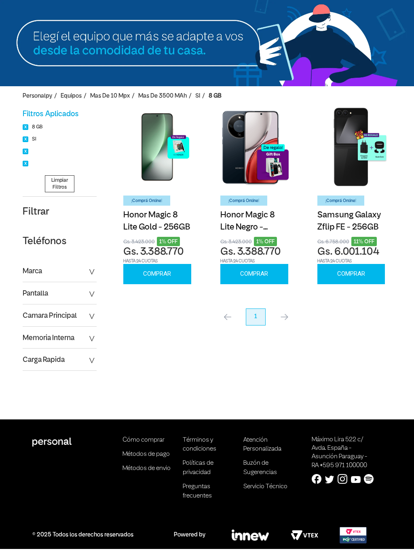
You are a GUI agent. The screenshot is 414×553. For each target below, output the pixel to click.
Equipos (71, 96)
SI (197, 96)
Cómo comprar (144, 440)
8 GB (215, 96)
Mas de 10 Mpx (110, 96)
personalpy (37, 96)
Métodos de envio (147, 468)
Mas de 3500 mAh (162, 96)
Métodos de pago (146, 454)
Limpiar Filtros (59, 183)
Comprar (157, 273)
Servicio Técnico (265, 486)
